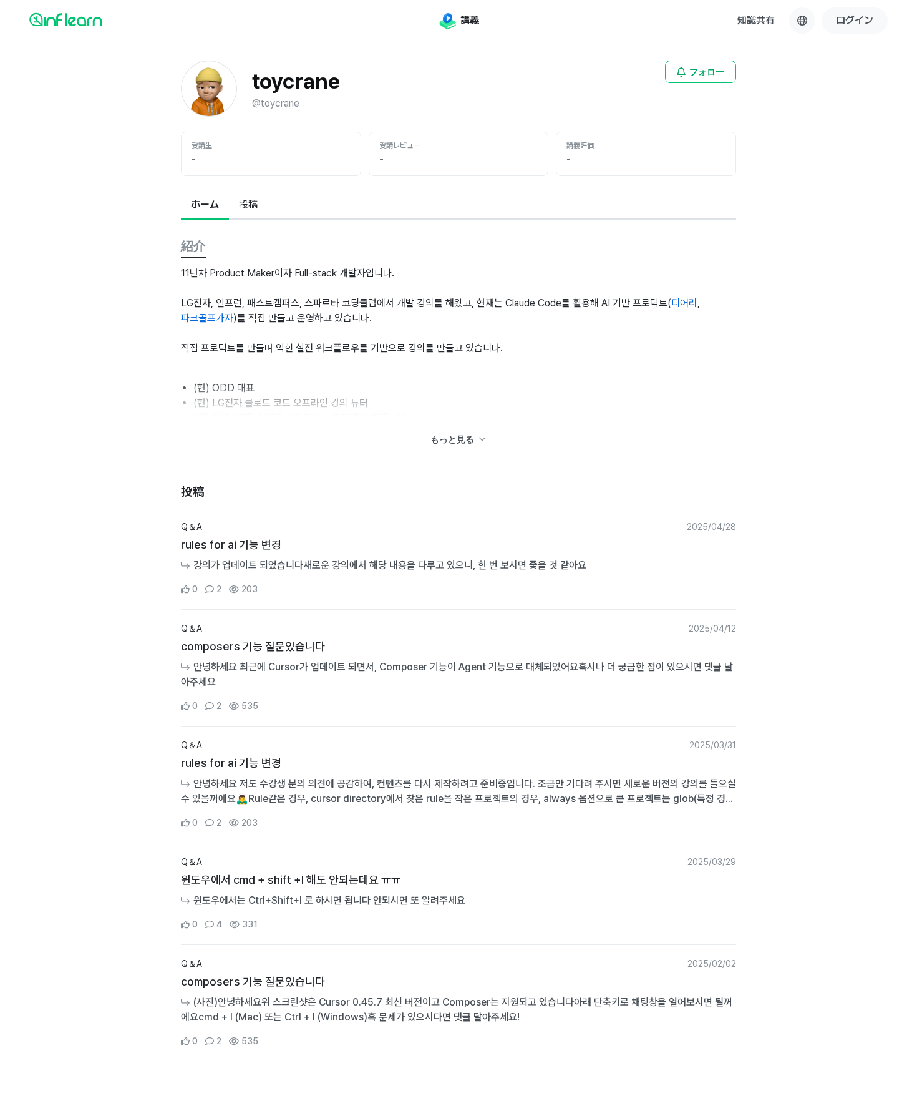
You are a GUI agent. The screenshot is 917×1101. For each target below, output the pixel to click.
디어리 (684, 303)
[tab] (205, 205)
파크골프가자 (207, 318)
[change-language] (802, 20)
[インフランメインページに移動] (65, 19)
